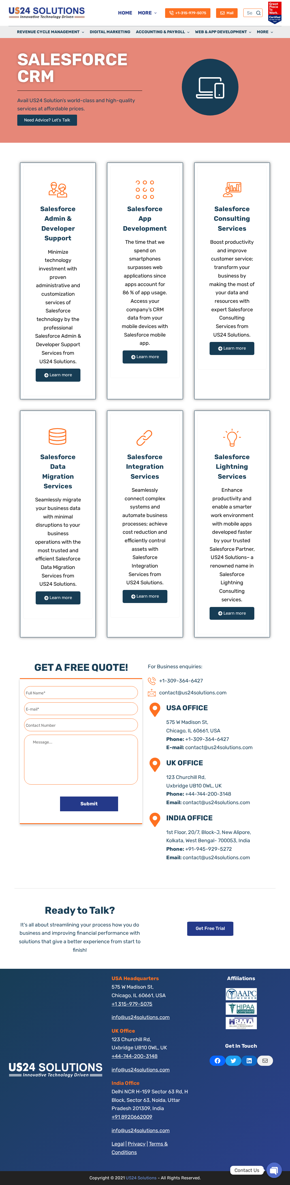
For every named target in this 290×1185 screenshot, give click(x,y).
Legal (118, 1144)
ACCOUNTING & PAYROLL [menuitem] (160, 32)
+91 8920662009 (132, 1117)
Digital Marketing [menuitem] (110, 32)
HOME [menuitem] (125, 13)
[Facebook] (217, 1061)
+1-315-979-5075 (190, 13)
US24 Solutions (141, 1177)
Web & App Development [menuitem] (221, 32)
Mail (230, 13)
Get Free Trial (210, 928)
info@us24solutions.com (141, 1017)
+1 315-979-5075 (132, 1004)
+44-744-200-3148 (134, 1056)
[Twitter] (233, 1061)
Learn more (60, 374)
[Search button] (258, 13)
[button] (47, 120)
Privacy (137, 1144)
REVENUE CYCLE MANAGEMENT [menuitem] (48, 32)
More (145, 13)
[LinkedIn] (249, 1061)
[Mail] (265, 1061)
